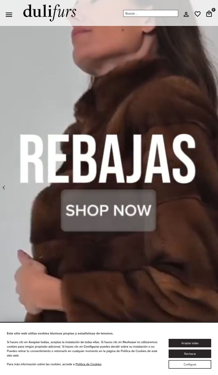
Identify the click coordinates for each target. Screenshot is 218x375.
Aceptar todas (190, 343)
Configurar (190, 364)
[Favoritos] (197, 14)
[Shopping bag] (209, 14)
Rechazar (190, 353)
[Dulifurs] (49, 13)
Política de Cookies (88, 364)
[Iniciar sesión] (186, 15)
